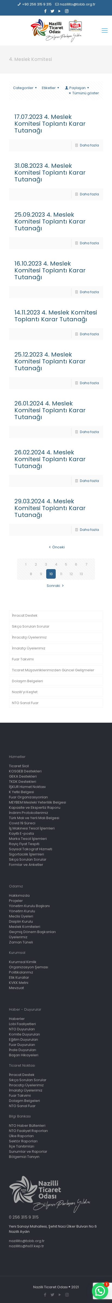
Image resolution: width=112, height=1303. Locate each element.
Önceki (58, 547)
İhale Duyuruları (22, 1049)
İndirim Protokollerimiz (28, 812)
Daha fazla (89, 145)
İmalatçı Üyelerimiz (28, 648)
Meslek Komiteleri (24, 926)
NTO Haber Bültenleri (27, 1125)
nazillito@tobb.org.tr (77, 4)
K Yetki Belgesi (21, 792)
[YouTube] (60, 11)
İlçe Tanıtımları (21, 1146)
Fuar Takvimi (23, 659)
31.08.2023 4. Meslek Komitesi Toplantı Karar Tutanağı (50, 172)
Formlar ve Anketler (26, 864)
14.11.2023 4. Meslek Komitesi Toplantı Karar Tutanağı (55, 315)
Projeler (16, 900)
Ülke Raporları (21, 1136)
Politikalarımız (21, 972)
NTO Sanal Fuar (25, 702)
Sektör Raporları (23, 1141)
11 (61, 574)
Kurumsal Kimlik (22, 961)
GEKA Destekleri (23, 776)
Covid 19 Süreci (22, 823)
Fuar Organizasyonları (28, 797)
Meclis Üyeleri (21, 916)
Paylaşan (77, 87)
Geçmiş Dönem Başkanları (32, 931)
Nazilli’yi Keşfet (25, 692)
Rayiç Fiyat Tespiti (24, 843)
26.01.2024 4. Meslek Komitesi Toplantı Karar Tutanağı (50, 410)
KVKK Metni (18, 982)
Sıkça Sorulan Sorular (30, 626)
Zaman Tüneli (21, 942)
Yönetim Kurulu (22, 911)
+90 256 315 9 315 (37, 4)
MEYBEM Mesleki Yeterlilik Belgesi (37, 802)
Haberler (17, 1018)
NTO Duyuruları (22, 1029)
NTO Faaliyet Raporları (28, 1130)
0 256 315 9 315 (24, 1217)
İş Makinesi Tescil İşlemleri (32, 828)
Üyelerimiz (18, 937)
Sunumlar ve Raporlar (28, 1151)
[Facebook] (45, 11)
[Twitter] (52, 11)
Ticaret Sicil (19, 766)
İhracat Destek (25, 615)
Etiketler (49, 87)
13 (81, 574)
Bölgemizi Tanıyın (24, 1156)
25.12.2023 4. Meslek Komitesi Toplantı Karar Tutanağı (50, 361)
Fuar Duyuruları (22, 1044)
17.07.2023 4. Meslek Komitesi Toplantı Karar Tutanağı (50, 124)
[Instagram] (67, 11)
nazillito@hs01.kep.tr (26, 1246)
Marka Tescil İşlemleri (28, 838)
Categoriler (23, 87)
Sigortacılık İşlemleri (26, 854)
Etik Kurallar (19, 977)
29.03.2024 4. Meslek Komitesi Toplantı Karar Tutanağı (50, 508)
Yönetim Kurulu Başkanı (29, 905)
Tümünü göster (85, 93)
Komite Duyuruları (24, 1034)
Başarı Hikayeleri (23, 1055)
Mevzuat (16, 987)
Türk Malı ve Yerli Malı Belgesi (34, 817)
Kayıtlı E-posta (21, 833)
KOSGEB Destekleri (25, 771)
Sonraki (53, 585)
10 (51, 574)
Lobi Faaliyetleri (22, 1023)
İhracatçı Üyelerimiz (29, 637)
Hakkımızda (19, 895)
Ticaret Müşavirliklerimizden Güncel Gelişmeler (53, 670)
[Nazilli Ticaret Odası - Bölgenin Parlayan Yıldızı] (56, 30)
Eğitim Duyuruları (23, 1039)
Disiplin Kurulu (21, 921)
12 (71, 574)
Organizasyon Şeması (28, 967)
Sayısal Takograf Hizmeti (30, 849)
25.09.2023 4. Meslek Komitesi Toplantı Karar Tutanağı (50, 221)
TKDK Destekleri (22, 781)
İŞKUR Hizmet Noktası (27, 786)
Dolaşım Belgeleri (27, 681)
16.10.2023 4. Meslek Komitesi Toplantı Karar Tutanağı (50, 270)
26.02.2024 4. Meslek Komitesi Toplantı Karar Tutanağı (50, 459)
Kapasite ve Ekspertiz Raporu (34, 807)
